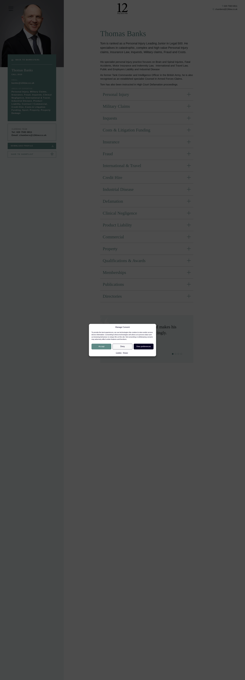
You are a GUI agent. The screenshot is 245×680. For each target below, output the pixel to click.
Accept (101, 346)
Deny (122, 346)
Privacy (125, 353)
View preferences (143, 346)
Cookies (119, 353)
